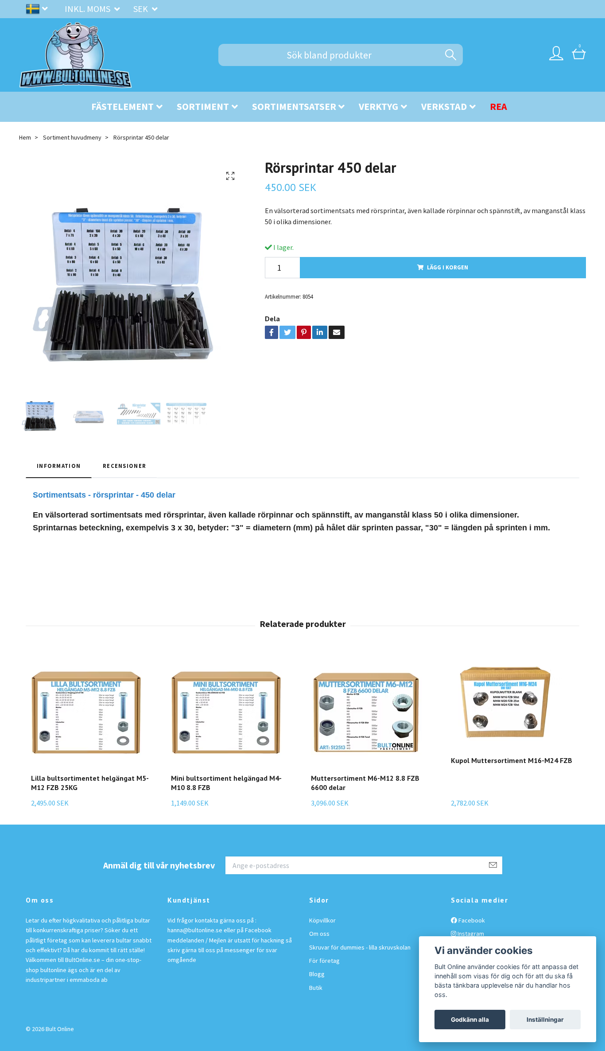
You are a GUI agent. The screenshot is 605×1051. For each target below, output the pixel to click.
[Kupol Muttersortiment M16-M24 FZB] (511, 702)
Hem (25, 137)
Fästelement (122, 106)
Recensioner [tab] (124, 465)
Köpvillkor (322, 920)
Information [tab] (59, 465)
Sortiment (203, 106)
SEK (141, 8)
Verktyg (378, 106)
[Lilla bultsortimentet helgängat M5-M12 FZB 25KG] (92, 711)
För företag (324, 961)
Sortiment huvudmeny (72, 137)
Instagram (470, 934)
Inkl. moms (88, 8)
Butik (315, 988)
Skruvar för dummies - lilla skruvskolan (360, 947)
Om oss (319, 934)
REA (498, 106)
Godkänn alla (470, 1019)
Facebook (471, 920)
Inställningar (545, 1019)
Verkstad (444, 106)
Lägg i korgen (447, 267)
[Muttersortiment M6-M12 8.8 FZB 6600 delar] (372, 711)
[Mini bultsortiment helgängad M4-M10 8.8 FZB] (232, 711)
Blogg (317, 974)
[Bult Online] (75, 55)
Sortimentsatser (294, 106)
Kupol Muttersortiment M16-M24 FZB (511, 760)
